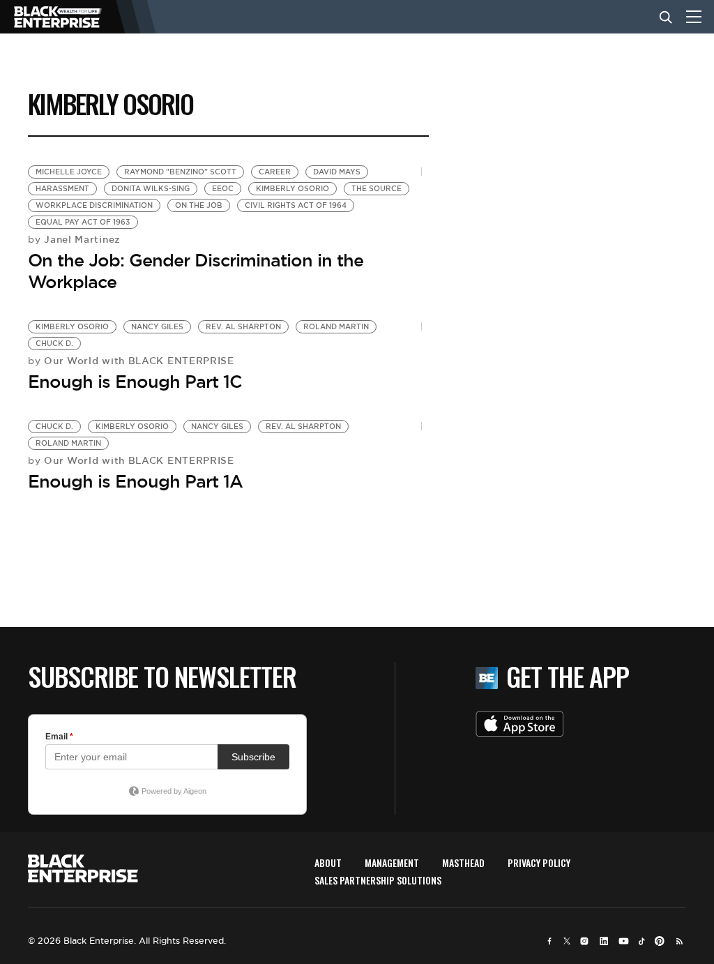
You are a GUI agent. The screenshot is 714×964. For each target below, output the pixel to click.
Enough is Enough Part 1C (135, 381)
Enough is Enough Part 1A (135, 481)
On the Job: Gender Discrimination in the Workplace (195, 271)
